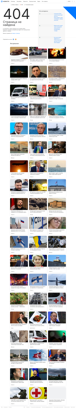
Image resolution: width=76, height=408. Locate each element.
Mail (2, 407)
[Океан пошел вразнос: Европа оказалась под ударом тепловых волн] (57, 112)
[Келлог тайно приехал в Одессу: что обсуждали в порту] (38, 245)
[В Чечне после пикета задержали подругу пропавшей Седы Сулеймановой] (57, 226)
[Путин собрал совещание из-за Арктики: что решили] (19, 264)
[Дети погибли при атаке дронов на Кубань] (19, 93)
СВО (22, 4)
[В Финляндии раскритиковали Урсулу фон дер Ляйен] (38, 264)
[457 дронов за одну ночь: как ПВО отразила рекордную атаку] (38, 188)
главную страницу (16, 33)
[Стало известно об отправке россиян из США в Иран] (19, 169)
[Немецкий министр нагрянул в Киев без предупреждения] (19, 131)
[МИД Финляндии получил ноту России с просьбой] (19, 245)
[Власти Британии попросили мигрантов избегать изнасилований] (19, 150)
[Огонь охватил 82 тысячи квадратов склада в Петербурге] (19, 282)
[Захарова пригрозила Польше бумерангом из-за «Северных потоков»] (19, 226)
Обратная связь (67, 407)
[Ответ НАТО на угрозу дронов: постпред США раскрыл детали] (38, 150)
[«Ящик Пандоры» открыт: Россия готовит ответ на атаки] (57, 264)
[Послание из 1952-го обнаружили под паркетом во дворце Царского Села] (57, 74)
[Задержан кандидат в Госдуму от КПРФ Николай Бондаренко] (19, 56)
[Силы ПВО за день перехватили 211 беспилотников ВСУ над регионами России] (19, 396)
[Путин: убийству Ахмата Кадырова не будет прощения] (57, 93)
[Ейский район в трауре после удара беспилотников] (38, 339)
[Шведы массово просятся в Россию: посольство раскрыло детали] (57, 207)
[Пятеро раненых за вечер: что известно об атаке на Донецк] (57, 301)
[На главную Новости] (6, 1)
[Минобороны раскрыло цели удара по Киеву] (57, 188)
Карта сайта (73, 407)
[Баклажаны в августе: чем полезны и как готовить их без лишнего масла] (38, 320)
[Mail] (2, 1)
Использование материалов (58, 407)
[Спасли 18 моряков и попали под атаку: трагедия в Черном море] (19, 112)
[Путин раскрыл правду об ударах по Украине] (57, 358)
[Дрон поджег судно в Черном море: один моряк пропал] (57, 169)
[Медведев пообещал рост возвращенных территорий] (19, 377)
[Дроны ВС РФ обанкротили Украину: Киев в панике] (57, 150)
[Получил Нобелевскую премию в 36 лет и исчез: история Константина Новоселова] (19, 320)
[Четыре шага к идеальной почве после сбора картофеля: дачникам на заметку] (38, 207)
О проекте (28, 407)
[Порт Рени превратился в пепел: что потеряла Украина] (57, 56)
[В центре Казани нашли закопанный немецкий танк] (19, 339)
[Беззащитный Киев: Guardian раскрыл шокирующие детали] (57, 377)
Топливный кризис (29, 4)
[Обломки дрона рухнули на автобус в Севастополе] (19, 358)
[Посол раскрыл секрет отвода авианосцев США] (57, 131)
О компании (6, 407)
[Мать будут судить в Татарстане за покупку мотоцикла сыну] (38, 56)
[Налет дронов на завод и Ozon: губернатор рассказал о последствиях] (38, 93)
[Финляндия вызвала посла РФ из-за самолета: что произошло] (38, 282)
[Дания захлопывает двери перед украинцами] (38, 358)
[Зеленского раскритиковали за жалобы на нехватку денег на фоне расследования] (19, 188)
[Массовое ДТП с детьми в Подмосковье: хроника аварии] (38, 396)
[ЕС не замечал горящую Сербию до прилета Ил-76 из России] (38, 74)
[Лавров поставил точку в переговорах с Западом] (57, 320)
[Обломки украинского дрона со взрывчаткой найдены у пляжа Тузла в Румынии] (57, 282)
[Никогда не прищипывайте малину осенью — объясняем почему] (19, 301)
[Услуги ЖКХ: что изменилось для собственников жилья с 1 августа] (57, 245)
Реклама (10, 407)
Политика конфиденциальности (47, 407)
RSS (24, 407)
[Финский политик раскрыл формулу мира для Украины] (38, 377)
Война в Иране (15, 4)
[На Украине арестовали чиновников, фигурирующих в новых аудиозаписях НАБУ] (38, 301)
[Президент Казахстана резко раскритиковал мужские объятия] (38, 131)
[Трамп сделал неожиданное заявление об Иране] (38, 169)
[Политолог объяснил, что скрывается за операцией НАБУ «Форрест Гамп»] (19, 207)
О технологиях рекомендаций (36, 407)
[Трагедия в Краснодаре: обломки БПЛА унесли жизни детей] (57, 396)
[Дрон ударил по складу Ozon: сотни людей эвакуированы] (38, 226)
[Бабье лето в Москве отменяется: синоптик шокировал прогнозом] (38, 112)
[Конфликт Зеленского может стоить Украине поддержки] (57, 339)
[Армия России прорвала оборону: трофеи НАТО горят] (19, 74)
